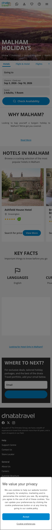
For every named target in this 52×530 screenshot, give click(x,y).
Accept (26, 516)
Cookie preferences (26, 523)
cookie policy (32, 508)
